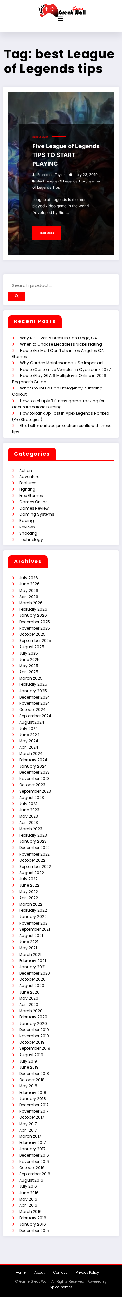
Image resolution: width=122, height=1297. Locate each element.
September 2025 (35, 640)
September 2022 (35, 866)
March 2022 (30, 904)
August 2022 (31, 872)
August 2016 (31, 1180)
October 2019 (32, 1042)
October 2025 (32, 634)
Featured (28, 483)
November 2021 (34, 923)
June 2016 (29, 1193)
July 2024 (28, 728)
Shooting (28, 533)
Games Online (33, 502)
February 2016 (32, 1217)
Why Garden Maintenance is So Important (62, 363)
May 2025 (28, 665)
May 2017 (28, 1124)
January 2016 (32, 1224)
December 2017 (34, 1105)
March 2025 (31, 678)
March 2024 (31, 753)
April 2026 (28, 596)
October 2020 (32, 979)
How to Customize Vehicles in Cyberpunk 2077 (65, 369)
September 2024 (35, 715)
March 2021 (30, 954)
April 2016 (28, 1205)
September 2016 (34, 1174)
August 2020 (31, 985)
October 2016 (32, 1167)
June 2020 (29, 992)
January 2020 (33, 1023)
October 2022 (32, 860)
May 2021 (28, 948)
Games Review (34, 508)
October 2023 (32, 784)
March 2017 (30, 1136)
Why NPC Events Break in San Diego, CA (58, 338)
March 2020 (31, 1010)
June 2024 (29, 734)
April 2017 (28, 1130)
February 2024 (33, 760)
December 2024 (34, 697)
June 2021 (28, 941)
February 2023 (33, 835)
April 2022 (28, 898)
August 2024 (31, 722)
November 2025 (34, 628)
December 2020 (34, 973)
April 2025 (28, 672)
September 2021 (34, 929)
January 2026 (33, 615)
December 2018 (34, 1073)
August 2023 (31, 797)
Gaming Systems (36, 514)
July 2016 (28, 1186)
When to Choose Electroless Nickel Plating (61, 344)
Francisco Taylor (51, 175)
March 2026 (31, 603)
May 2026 (28, 590)
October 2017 (31, 1117)
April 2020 (28, 1004)
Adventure (29, 476)
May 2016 (28, 1199)
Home (21, 1272)
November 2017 (34, 1111)
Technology (31, 539)
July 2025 (28, 653)
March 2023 (30, 829)
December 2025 (34, 622)
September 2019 (34, 1048)
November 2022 (34, 854)
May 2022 (28, 891)
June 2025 (29, 659)
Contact (60, 1272)
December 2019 (34, 1029)
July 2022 (28, 879)
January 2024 (33, 766)
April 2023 (28, 822)
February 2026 (33, 609)
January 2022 (33, 916)
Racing (26, 520)
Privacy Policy (87, 1272)
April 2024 (28, 747)
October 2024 (32, 709)
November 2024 (34, 703)
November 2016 (34, 1161)
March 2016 (30, 1211)
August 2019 (31, 1055)
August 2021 (31, 935)
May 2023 (28, 816)
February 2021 (32, 960)
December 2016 (34, 1155)
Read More (46, 232)
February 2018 (32, 1092)
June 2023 (29, 810)
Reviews (27, 527)
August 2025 (31, 646)
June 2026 (29, 584)
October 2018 (32, 1079)
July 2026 (28, 577)
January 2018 (32, 1098)
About (39, 1272)
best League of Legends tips (61, 181)
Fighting (27, 489)
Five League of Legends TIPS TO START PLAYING (66, 155)
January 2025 (33, 691)
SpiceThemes (61, 1287)
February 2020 (33, 1017)
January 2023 (33, 841)
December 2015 (34, 1230)
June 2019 (29, 1067)
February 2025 (33, 684)
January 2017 (32, 1148)
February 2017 (32, 1142)
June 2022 (29, 885)
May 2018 (28, 1086)
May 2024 (28, 741)
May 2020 (28, 998)
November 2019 (34, 1036)
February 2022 (33, 910)
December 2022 (34, 847)
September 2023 (35, 791)
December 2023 (34, 772)
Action (25, 470)
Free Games (40, 137)
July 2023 (28, 803)
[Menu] (60, 19)
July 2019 (28, 1061)
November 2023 (34, 778)
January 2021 (32, 967)
